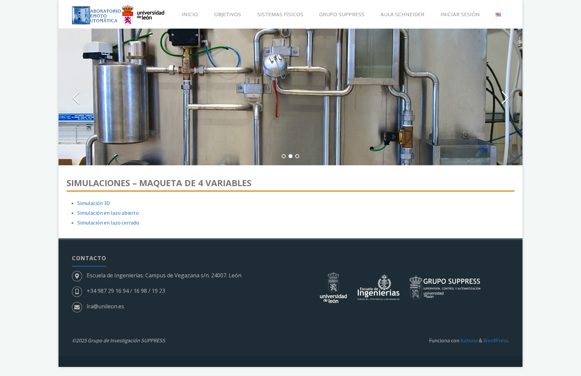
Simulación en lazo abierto (108, 212)
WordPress (495, 340)
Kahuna (468, 340)
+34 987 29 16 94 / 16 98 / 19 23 (126, 291)
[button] (284, 156)
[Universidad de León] (334, 286)
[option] (290, 97)
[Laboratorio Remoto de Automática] (118, 14)
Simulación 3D (93, 203)
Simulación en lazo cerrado (108, 222)
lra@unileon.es (105, 306)
